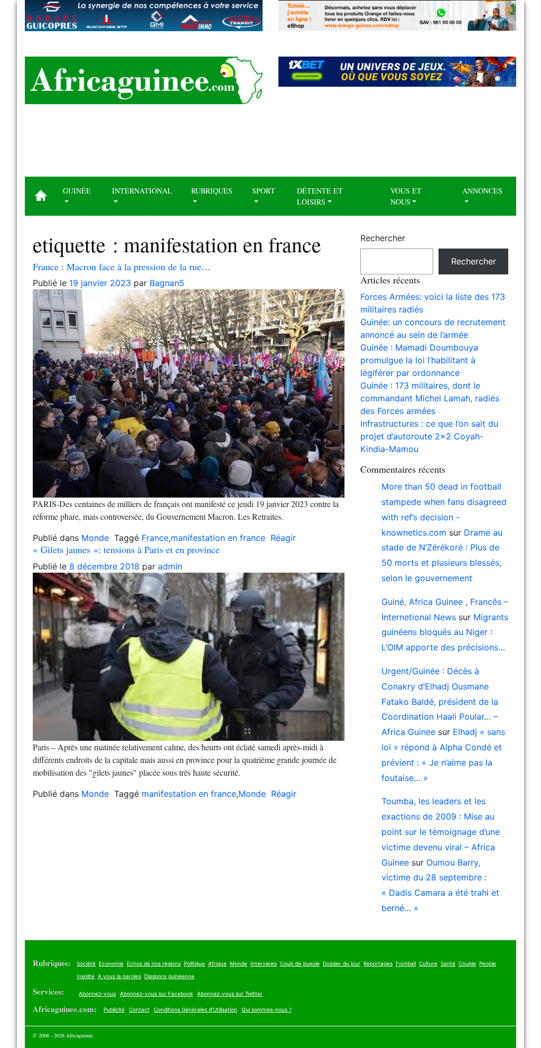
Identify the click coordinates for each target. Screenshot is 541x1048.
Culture (428, 963)
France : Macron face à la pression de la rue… (122, 266)
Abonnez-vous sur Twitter (230, 993)
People (487, 963)
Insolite (86, 976)
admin (170, 566)
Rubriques (211, 191)
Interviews (263, 963)
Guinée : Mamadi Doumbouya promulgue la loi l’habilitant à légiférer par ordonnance (419, 360)
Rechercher (382, 238)
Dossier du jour (341, 963)
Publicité (114, 1009)
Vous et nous (406, 196)
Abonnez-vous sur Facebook (156, 993)
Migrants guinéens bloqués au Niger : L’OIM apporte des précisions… (444, 632)
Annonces (482, 191)
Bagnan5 (167, 283)
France (155, 537)
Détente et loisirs (320, 196)
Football (406, 963)
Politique (194, 963)
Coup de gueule (300, 963)
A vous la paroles (119, 976)
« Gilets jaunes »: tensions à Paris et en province (126, 549)
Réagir (283, 537)
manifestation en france (218, 537)
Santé (448, 963)
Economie (111, 963)
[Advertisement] (270, 144)
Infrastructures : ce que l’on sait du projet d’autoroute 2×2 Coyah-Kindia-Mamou (429, 436)
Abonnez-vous (97, 993)
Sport (263, 191)
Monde (95, 537)
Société (86, 963)
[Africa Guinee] (144, 80)
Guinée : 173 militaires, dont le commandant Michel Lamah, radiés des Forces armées (429, 398)
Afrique (217, 963)
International (142, 191)
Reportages (378, 963)
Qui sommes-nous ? (266, 1009)
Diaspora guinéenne (169, 976)
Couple (467, 963)
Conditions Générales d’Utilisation (195, 1009)
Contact (139, 1009)
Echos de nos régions (154, 963)
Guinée (77, 191)
